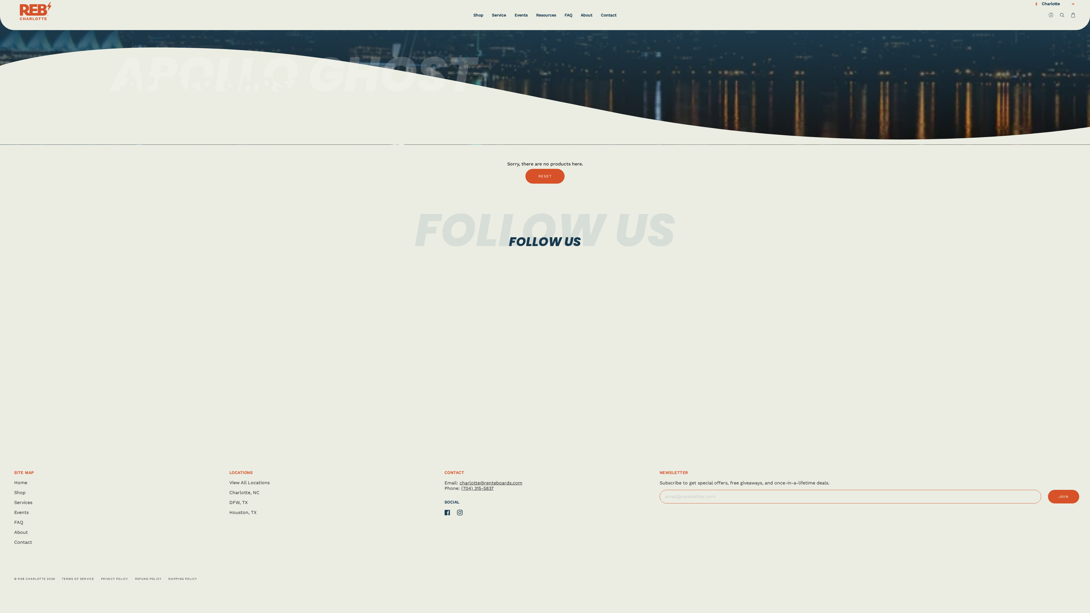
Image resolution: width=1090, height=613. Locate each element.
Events (21, 512)
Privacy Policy (114, 578)
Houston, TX (243, 512)
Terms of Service (78, 578)
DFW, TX (238, 502)
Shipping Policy (182, 578)
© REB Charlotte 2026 (34, 578)
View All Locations (249, 482)
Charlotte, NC (244, 492)
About (21, 532)
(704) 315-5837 (477, 488)
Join (1064, 497)
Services (23, 502)
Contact (23, 542)
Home (20, 482)
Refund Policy (148, 578)
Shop (20, 492)
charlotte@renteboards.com (491, 483)
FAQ (18, 522)
